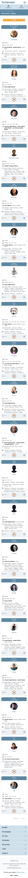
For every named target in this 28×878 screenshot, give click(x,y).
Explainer (19, 410)
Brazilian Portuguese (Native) (11, 166)
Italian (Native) (7, 128)
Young (23, 291)
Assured (14, 168)
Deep (5, 133)
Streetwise (22, 648)
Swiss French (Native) (9, 561)
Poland (14, 225)
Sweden (14, 27)
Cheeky (14, 524)
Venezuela (14, 344)
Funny (15, 172)
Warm (24, 51)
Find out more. (20, 872)
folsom (14, 105)
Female (6, 42)
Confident (14, 89)
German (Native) (8, 600)
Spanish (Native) (8, 47)
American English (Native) (10, 126)
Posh (23, 172)
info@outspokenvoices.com (14, 867)
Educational (13, 54)
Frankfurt (14, 579)
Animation (6, 94)
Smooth (12, 174)
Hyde (14, 500)
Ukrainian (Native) (8, 245)
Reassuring (6, 174)
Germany (14, 581)
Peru (14, 739)
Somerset (14, 263)
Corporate (15, 51)
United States (14, 67)
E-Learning (13, 410)
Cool (5, 90)
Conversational (8, 51)
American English (16, 205)
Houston (14, 658)
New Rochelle (14, 65)
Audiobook (7, 53)
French (23, 324)
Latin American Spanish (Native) (11, 363)
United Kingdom (14, 265)
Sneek (14, 184)
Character (13, 53)
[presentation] (0, 6)
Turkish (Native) (8, 798)
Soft (16, 174)
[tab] (14, 827)
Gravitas (10, 133)
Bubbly (9, 524)
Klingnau (14, 540)
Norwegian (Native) (9, 444)
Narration (11, 214)
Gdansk (14, 223)
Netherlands (14, 185)
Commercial (19, 53)
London (14, 421)
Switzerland (14, 541)
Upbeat (21, 207)
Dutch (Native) (7, 205)
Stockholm (14, 619)
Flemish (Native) (21, 680)
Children (6, 250)
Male (5, 122)
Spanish (10, 365)
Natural (6, 92)
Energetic (6, 207)
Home (2, 11)
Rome (14, 303)
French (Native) (21, 126)
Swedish (17, 444)
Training (19, 54)
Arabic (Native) (8, 324)
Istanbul (14, 777)
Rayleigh (14, 382)
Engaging (16, 90)
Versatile (11, 92)
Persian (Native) (8, 640)
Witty (10, 209)
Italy (14, 304)
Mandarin (13, 482)
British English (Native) (9, 86)
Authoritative (7, 131)
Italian (5, 325)
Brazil (14, 146)
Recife (14, 144)
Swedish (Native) (17, 47)
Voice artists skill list (9, 11)
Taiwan (14, 461)
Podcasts (16, 214)
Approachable (7, 89)
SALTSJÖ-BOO (14, 26)
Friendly (20, 51)
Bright (5, 169)
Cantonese (7, 482)
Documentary (13, 95)
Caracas (14, 342)
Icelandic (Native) (20, 442)
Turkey (14, 779)
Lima (14, 737)
